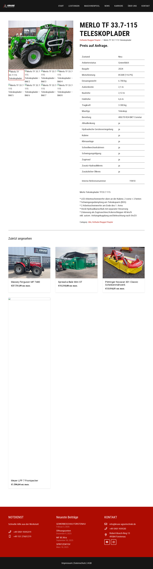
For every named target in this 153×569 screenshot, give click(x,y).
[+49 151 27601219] (11, 536)
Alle (89, 222)
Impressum (67, 563)
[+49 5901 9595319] (11, 532)
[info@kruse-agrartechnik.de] (106, 524)
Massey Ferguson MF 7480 (25, 281)
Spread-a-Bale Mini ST (70, 281)
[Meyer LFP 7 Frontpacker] (29, 387)
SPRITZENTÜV (63, 544)
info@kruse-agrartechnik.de (122, 524)
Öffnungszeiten (63, 530)
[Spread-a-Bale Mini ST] (76, 262)
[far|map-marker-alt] (106, 535)
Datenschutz (80, 563)
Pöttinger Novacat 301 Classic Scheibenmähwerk (121, 283)
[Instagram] (113, 542)
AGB (89, 563)
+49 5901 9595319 (22, 531)
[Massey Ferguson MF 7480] (29, 262)
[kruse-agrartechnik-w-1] (9, 6)
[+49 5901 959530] (106, 528)
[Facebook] (107, 542)
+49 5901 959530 (117, 528)
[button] (151, 6)
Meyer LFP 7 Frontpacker (24, 480)
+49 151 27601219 (22, 536)
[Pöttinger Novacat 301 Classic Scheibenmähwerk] (124, 262)
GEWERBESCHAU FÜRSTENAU (71, 523)
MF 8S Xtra (61, 537)
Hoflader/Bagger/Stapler (90, 40)
